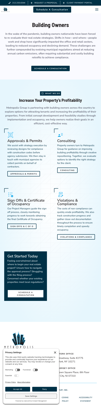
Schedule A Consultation (52, 9)
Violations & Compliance (76, 237)
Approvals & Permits (23, 174)
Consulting (67, 170)
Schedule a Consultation (50, 68)
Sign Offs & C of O (21, 226)
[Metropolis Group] (5, 9)
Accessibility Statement (85, 399)
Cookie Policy (65, 399)
